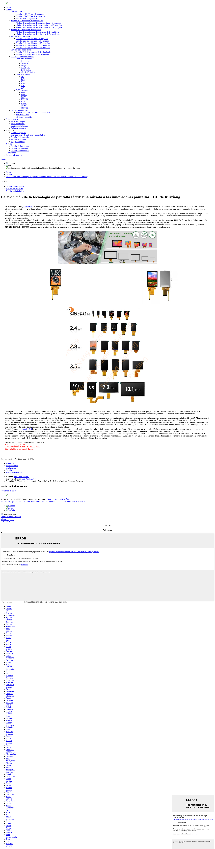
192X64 (24, 103)
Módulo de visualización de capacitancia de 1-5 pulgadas (38, 23)
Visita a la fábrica (18, 124)
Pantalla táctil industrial (20, 137)
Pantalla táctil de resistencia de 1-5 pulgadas (33, 54)
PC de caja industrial (24, 117)
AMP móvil (64, 499)
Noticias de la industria (20, 150)
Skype (3, 519)
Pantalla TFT (6, 501)
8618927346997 (7, 521)
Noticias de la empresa (20, 146)
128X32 (24, 95)
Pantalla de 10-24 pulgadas (26, 18)
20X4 (23, 88)
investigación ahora (8, 491)
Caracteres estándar (23, 74)
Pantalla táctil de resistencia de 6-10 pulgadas (33, 52)
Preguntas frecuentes (14, 155)
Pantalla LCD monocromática (22, 56)
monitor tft (61, 501)
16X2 (23, 81)
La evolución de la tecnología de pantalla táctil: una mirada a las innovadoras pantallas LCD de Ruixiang (47, 177)
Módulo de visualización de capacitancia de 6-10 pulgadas (39, 25)
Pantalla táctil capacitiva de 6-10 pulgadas (32, 41)
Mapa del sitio (52, 499)
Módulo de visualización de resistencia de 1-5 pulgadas (37, 32)
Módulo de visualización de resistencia (26, 30)
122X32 (24, 92)
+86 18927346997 (21, 477)
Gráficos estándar (23, 90)
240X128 (24, 108)
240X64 (24, 106)
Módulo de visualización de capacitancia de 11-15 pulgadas (39, 27)
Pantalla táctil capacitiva (20, 36)
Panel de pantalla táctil (32, 501)
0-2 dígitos (25, 61)
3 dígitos (24, 63)
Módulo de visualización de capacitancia (27, 21)
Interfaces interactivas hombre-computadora (28, 135)
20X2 (23, 86)
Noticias (9, 144)
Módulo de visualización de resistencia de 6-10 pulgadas (38, 34)
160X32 (24, 101)
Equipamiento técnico (19, 126)
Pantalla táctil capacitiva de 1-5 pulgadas (32, 39)
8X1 (22, 77)
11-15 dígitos (26, 70)
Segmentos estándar (23, 59)
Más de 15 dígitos (28, 72)
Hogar (8, 7)
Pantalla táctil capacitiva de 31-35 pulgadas (33, 48)
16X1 (23, 79)
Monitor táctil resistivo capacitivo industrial (33, 112)
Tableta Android (22, 115)
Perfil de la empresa (18, 121)
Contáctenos (11, 153)
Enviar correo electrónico (11, 517)
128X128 (24, 99)
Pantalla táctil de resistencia (21, 50)
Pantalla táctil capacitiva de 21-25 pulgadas (33, 45)
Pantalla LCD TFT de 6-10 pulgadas (30, 16)
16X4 (23, 83)
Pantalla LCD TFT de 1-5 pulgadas (30, 14)
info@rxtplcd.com (29, 479)
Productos (10, 9)
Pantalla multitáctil (49, 501)
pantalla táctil (27, 429)
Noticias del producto (19, 148)
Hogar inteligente (18, 142)
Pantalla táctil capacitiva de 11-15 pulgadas (33, 43)
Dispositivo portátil (18, 133)
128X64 (24, 97)
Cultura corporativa (18, 128)
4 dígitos (24, 65)
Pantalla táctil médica (19, 139)
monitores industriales (19, 110)
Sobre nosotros (12, 119)
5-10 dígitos (25, 68)
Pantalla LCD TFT (18, 12)
